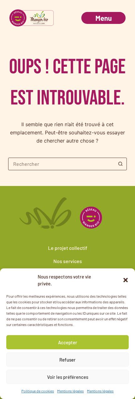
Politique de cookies (37, 391)
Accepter (67, 342)
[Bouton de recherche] (120, 164)
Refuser (67, 359)
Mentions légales (70, 391)
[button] (125, 280)
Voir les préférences (67, 377)
